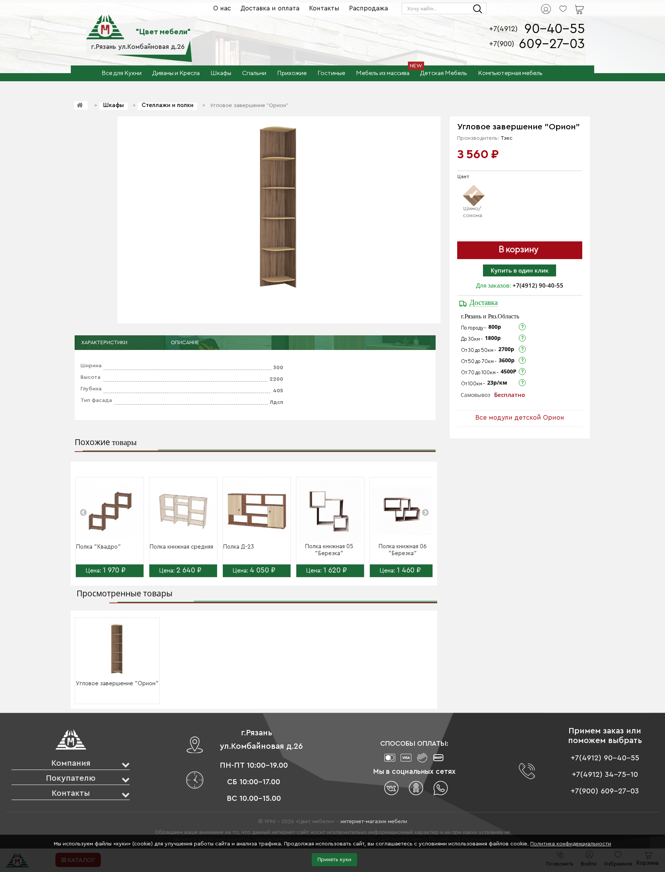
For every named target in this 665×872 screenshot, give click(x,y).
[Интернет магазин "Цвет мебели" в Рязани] (105, 22)
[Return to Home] (81, 105)
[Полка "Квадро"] (110, 511)
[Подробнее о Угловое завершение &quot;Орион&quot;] (117, 648)
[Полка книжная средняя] (183, 511)
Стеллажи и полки (168, 105)
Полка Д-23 (238, 547)
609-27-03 (552, 44)
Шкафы (113, 105)
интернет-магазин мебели (374, 821)
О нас (222, 8)
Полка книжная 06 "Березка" (402, 550)
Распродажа (368, 8)
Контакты (324, 8)
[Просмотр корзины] (569, 4)
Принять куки (334, 859)
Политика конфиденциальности (570, 844)
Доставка (484, 302)
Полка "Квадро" (98, 547)
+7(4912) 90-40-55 (538, 285)
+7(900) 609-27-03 (605, 791)
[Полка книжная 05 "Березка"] (330, 511)
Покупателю (70, 778)
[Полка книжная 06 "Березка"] (404, 511)
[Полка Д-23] (257, 511)
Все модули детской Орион (519, 417)
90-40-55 (554, 29)
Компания (70, 763)
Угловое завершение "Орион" (117, 683)
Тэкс (507, 138)
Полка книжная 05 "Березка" (329, 550)
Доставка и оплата (270, 8)
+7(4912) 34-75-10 (605, 774)
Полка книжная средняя (181, 547)
